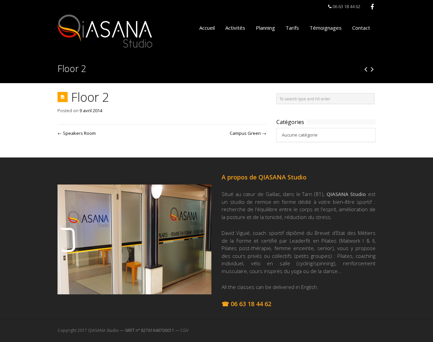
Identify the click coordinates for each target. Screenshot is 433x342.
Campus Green (248, 133)
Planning (265, 27)
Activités (235, 27)
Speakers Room (77, 133)
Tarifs (292, 27)
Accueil (207, 27)
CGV (184, 330)
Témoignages (326, 27)
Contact (361, 27)
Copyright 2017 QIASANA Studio (88, 330)
